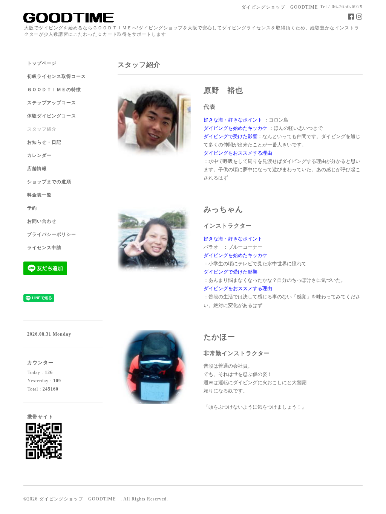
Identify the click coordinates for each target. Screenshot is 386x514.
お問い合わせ (42, 221)
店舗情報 (37, 168)
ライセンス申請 (44, 247)
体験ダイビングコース (51, 116)
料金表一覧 (39, 195)
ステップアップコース (51, 102)
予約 (32, 208)
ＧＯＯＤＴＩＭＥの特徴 (54, 89)
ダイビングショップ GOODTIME (80, 499)
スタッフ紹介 (42, 129)
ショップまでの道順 (49, 181)
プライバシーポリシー (51, 234)
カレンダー (39, 155)
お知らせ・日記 (44, 142)
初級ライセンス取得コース (56, 76)
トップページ (42, 63)
